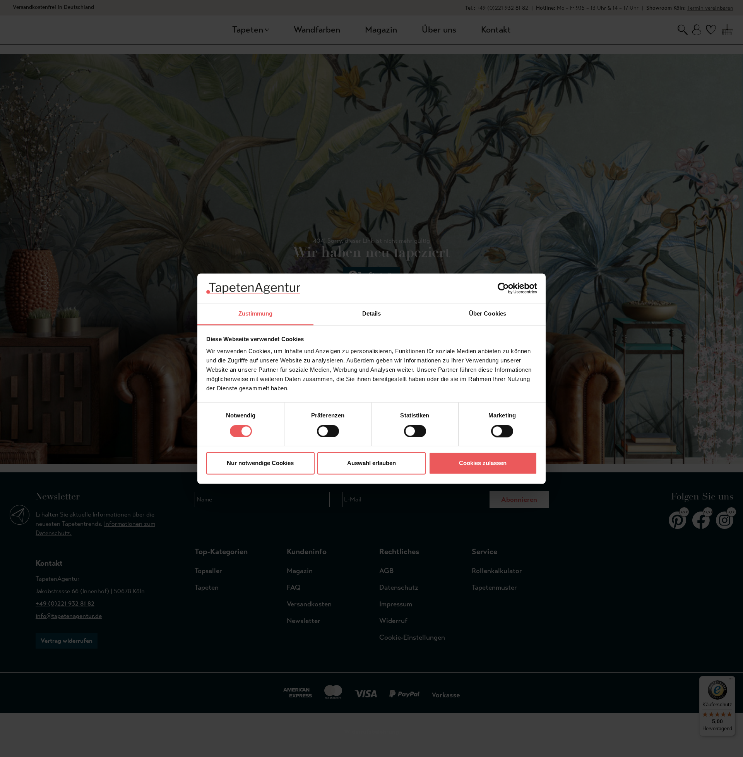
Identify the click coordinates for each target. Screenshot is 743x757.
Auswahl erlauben (371, 463)
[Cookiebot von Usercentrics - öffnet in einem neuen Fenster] (503, 288)
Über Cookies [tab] (487, 314)
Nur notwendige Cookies (260, 463)
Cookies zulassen (483, 463)
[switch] (328, 431)
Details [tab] (371, 314)
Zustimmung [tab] (255, 314)
